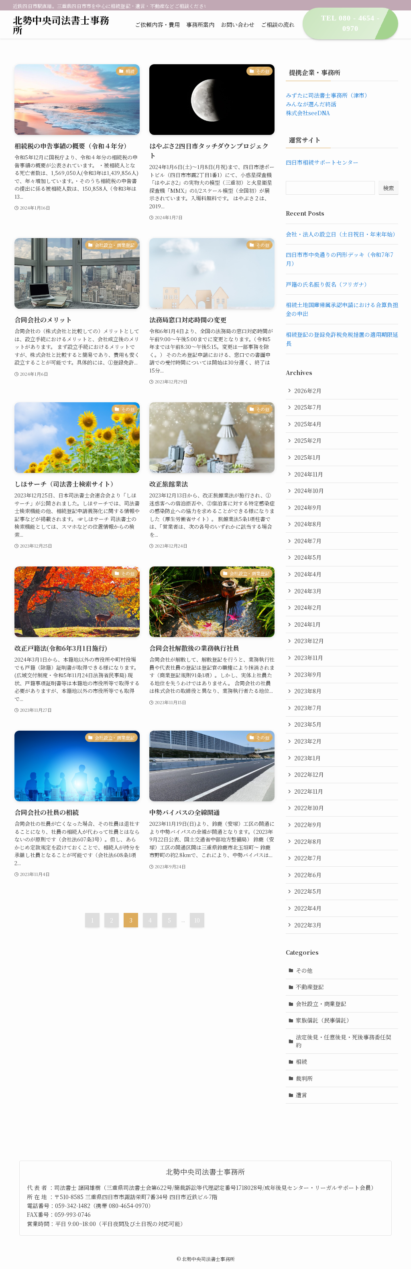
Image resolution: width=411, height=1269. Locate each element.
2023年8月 (307, 691)
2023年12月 (309, 641)
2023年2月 (307, 741)
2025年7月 (307, 407)
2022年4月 (307, 908)
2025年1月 (307, 457)
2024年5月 (307, 557)
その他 (304, 970)
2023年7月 (307, 708)
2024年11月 (308, 474)
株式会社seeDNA (308, 113)
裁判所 (304, 1078)
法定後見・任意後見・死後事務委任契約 (343, 1041)
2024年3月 (307, 591)
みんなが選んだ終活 (311, 104)
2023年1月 (307, 758)
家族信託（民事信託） (324, 1020)
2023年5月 (307, 724)
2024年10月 (309, 491)
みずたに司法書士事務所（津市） (328, 95)
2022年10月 (309, 808)
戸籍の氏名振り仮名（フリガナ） (328, 284)
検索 (388, 188)
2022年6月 (307, 875)
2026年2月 (307, 391)
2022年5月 (307, 891)
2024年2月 (307, 607)
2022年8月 (307, 841)
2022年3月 (307, 925)
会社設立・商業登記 (321, 1004)
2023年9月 (307, 674)
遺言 (301, 1095)
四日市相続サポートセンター (322, 162)
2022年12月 (309, 774)
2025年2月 (307, 440)
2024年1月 (307, 624)
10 (197, 920)
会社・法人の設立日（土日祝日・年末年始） (342, 234)
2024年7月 (307, 541)
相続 (301, 1061)
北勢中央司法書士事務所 (61, 25)
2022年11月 (308, 791)
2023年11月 (308, 658)
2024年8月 (307, 524)
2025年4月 (307, 424)
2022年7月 (307, 858)
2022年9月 (307, 825)
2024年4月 (307, 574)
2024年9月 (307, 507)
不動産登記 (310, 987)
